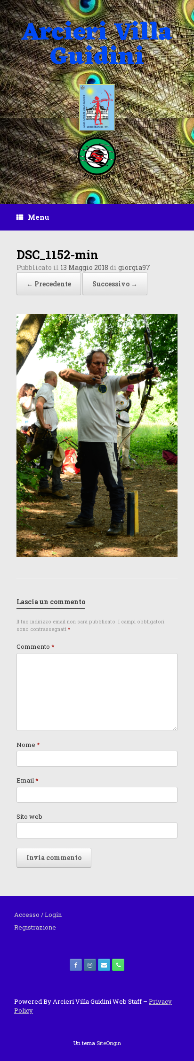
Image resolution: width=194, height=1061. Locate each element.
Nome (28, 744)
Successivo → (114, 283)
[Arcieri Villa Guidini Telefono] (118, 965)
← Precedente (48, 283)
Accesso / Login (38, 914)
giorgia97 (134, 267)
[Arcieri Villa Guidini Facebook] (76, 965)
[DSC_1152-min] (97, 554)
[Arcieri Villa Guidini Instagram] (90, 965)
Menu (38, 217)
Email (27, 780)
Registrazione (35, 927)
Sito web (29, 816)
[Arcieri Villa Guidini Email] (104, 965)
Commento (35, 646)
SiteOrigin (109, 1042)
